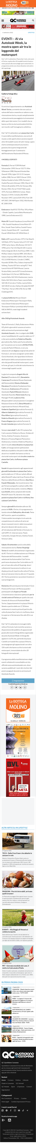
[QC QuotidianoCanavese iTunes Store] (9, 1120)
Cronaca (10, 1080)
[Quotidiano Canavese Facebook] (11, 1110)
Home (4, 1080)
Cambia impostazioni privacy (20, 1101)
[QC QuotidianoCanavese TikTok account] (23, 1110)
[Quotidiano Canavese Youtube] (19, 1110)
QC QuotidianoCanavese (21, 1130)
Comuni (29, 1086)
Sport (13, 1086)
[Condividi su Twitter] (16, 687)
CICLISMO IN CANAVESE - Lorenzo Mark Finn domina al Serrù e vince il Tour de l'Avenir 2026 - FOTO (23, 1020)
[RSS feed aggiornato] (2, 1110)
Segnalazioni (6, 1090)
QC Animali (20, 1083)
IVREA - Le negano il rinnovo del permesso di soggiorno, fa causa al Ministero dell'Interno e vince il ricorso (22, 1001)
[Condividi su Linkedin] (20, 687)
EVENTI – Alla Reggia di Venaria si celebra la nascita (15, 930)
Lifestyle (31, 32)
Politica (18, 1080)
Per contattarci (7, 1098)
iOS (8, 1072)
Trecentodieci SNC (13, 1138)
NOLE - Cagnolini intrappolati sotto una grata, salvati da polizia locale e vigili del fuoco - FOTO (22, 1039)
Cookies (23, 1098)
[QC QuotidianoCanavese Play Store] (3, 1120)
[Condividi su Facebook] (12, 687)
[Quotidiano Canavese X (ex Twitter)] (7, 1110)
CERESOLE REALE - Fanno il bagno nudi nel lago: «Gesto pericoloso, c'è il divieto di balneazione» (23, 1030)
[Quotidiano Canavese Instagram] (15, 1110)
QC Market (5, 1086)
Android (13, 1072)
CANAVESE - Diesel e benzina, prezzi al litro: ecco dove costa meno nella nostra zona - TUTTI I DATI (23, 991)
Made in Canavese (8, 1083)
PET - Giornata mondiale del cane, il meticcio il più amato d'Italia (15, 967)
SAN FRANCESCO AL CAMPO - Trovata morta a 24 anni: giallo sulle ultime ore (22, 1011)
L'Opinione (20, 1086)
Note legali (5, 1101)
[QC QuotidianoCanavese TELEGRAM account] (27, 1110)
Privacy (16, 1098)
